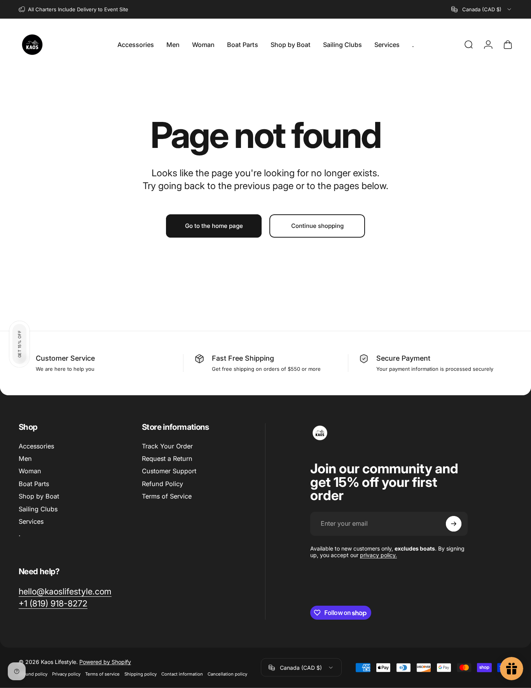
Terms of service (102, 674)
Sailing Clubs (38, 509)
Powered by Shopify (105, 661)
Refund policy (33, 674)
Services (31, 521)
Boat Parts (34, 484)
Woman (30, 471)
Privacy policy (66, 674)
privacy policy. (378, 555)
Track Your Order (167, 446)
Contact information (182, 674)
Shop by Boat (39, 496)
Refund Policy (162, 484)
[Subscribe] (453, 524)
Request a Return (167, 458)
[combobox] (481, 9)
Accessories (36, 446)
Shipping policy (140, 674)
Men (25, 458)
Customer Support (169, 471)
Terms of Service (167, 496)
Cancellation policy (227, 674)
